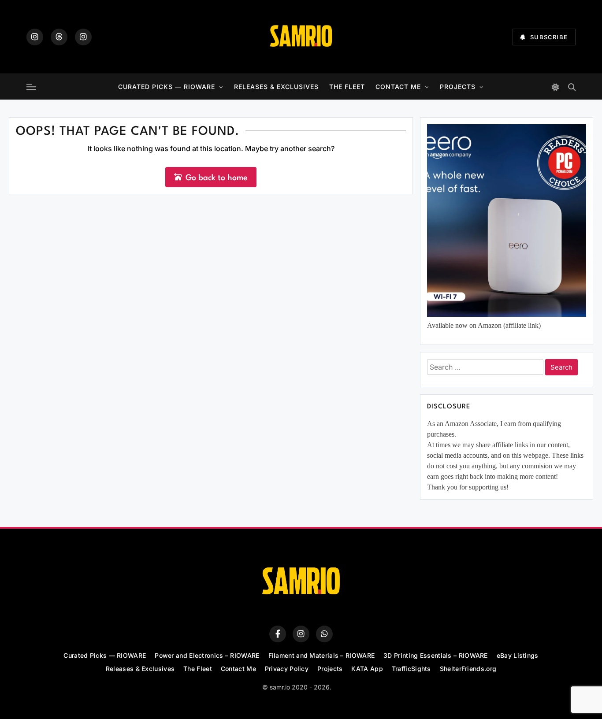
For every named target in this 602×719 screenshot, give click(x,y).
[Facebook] (277, 634)
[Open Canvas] (31, 87)
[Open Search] (572, 87)
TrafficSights (411, 668)
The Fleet (347, 86)
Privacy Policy (286, 668)
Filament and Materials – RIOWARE (321, 655)
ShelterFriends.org (468, 668)
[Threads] (59, 37)
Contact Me (398, 86)
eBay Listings (518, 655)
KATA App (367, 668)
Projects (458, 86)
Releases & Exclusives (276, 86)
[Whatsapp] (324, 634)
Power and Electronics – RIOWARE (207, 655)
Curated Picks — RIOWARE (166, 86)
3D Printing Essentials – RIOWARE (435, 655)
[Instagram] (34, 37)
